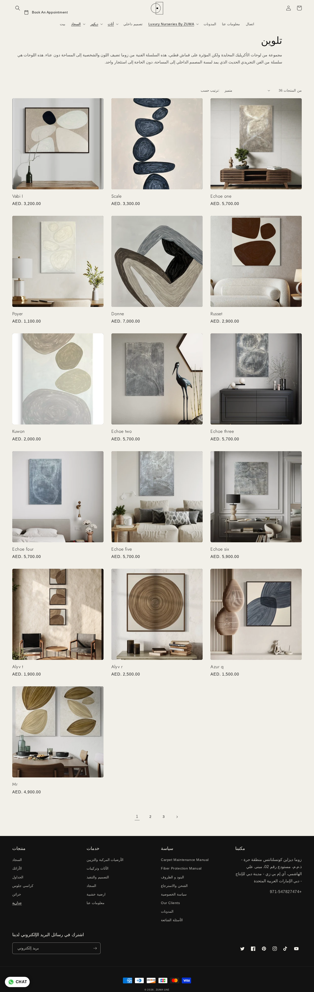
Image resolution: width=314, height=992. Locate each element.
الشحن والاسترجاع (174, 886)
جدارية (17, 903)
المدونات (167, 911)
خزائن (16, 894)
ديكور (94, 24)
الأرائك (17, 868)
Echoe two (121, 431)
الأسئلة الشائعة (172, 920)
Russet (216, 314)
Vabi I (17, 196)
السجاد (76, 24)
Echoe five (121, 549)
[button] (17, 8)
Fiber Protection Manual (181, 868)
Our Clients (170, 903)
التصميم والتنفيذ (98, 877)
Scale (116, 196)
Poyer (17, 314)
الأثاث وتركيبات (97, 868)
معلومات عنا (96, 903)
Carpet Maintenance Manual (185, 860)
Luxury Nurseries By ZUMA (171, 24)
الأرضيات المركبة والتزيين (105, 860)
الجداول (17, 877)
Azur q (217, 667)
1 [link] (137, 816)
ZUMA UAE (163, 989)
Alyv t (17, 667)
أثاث (111, 24)
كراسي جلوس (22, 886)
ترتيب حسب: (210, 90)
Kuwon (18, 431)
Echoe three (222, 431)
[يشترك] (95, 948)
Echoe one (220, 196)
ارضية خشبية (96, 894)
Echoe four (23, 549)
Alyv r (117, 667)
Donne (117, 314)
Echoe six (219, 549)
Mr (15, 784)
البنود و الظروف (172, 877)
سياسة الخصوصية (174, 894)
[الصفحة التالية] (176, 816)
